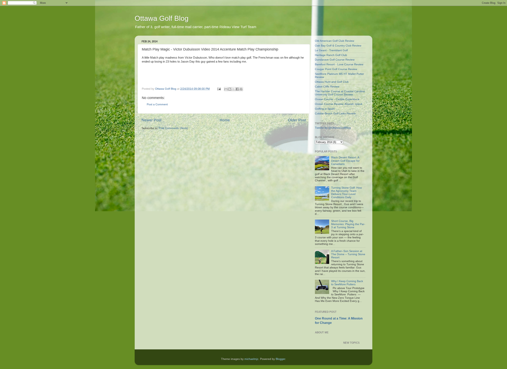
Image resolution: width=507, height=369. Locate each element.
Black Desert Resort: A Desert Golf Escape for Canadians (345, 160)
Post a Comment (157, 104)
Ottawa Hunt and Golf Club (332, 81)
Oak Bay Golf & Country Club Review (338, 45)
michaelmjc (251, 359)
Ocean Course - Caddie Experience (337, 99)
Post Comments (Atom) (173, 128)
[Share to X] (233, 89)
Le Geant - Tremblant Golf (331, 50)
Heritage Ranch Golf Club (331, 55)
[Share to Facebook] (237, 89)
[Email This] (226, 89)
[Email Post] (219, 88)
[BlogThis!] (230, 89)
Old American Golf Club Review (334, 40)
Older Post (297, 120)
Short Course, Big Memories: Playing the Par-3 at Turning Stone (348, 224)
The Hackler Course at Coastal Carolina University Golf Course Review (340, 93)
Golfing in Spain (325, 108)
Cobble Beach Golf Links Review (335, 113)
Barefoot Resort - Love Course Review (339, 64)
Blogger (280, 359)
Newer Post (151, 120)
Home (225, 120)
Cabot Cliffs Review (327, 86)
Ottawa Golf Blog (162, 18)
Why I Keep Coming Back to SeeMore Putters (347, 283)
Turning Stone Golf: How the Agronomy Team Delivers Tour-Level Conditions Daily (346, 192)
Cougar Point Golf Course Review (336, 69)
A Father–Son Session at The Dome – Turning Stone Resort (348, 254)
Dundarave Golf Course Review (335, 59)
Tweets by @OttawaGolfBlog (333, 127)
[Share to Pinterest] (241, 89)
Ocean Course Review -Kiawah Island (338, 104)
